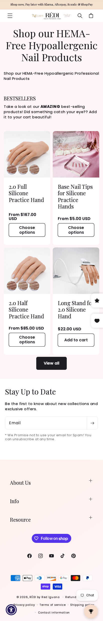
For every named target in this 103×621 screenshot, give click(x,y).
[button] (10, 15)
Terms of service (53, 605)
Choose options (27, 229)
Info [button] (14, 501)
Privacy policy (24, 605)
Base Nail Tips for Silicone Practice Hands (75, 196)
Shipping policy (82, 605)
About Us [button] (20, 482)
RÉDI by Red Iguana (45, 597)
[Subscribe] (92, 422)
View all (51, 363)
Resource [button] (20, 519)
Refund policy (75, 597)
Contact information (54, 613)
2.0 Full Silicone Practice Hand (26, 193)
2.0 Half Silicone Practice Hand (26, 309)
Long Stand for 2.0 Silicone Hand (76, 309)
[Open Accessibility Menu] (11, 610)
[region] (52, 4)
